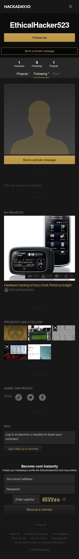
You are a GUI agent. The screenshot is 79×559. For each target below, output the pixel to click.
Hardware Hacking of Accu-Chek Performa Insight (37, 284)
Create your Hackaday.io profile (18, 470)
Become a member (39, 509)
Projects (23, 73)
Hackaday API (60, 538)
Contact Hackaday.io (36, 534)
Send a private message (39, 51)
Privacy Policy (39, 538)
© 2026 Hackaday (39, 549)
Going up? (41, 524)
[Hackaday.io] (17, 6)
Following (41, 73)
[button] (70, 6)
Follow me (39, 37)
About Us (15, 534)
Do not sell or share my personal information (39, 542)
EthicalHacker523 (22, 289)
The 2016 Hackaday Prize (55, 328)
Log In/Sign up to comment (23, 448)
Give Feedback (60, 534)
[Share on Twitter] (31, 396)
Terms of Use (18, 538)
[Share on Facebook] (42, 396)
